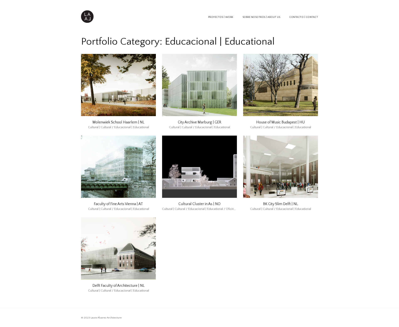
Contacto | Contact (303, 17)
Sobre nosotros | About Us (261, 17)
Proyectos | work (220, 17)
